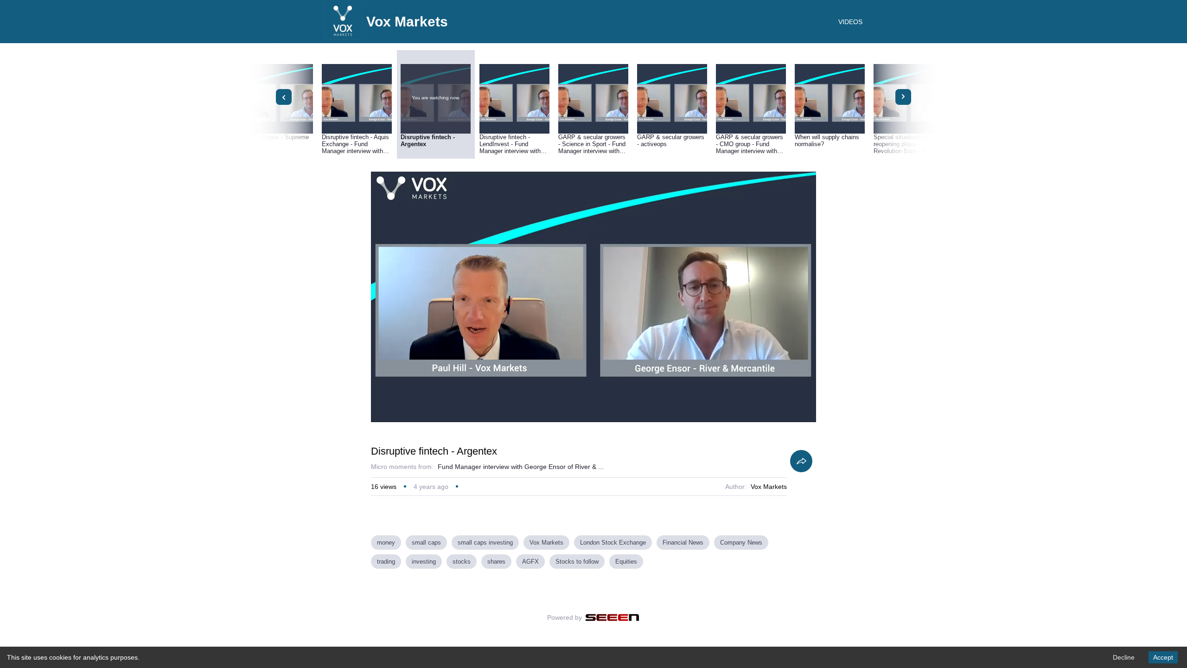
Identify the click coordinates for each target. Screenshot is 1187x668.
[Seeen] (612, 617)
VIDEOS (850, 22)
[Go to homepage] (343, 37)
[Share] (801, 461)
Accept (1163, 657)
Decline (1124, 657)
